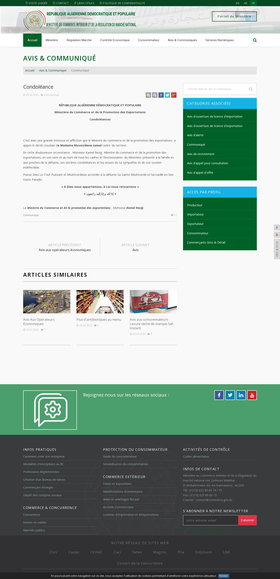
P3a (181, 552)
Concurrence (31, 515)
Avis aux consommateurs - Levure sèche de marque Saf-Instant (152, 323)
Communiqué (51, 95)
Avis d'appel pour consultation (207, 163)
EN (237, 3)
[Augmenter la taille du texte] (148, 95)
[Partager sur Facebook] (161, 95)
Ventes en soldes (34, 522)
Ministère (52, 40)
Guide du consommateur (120, 456)
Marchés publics (34, 530)
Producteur (194, 205)
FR (253, 3)
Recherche (251, 89)
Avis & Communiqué (52, 70)
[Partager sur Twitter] (167, 95)
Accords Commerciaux (118, 507)
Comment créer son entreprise (44, 456)
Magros (160, 552)
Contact (62, 3)
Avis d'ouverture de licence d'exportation (214, 126)
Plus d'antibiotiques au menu (98, 319)
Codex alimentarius (196, 456)
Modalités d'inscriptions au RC (43, 464)
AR (245, 3)
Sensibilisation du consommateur (125, 464)
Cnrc (53, 552)
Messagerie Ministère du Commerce (208, 530)
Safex (137, 552)
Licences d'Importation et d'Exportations (131, 515)
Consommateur (148, 40)
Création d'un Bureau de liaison (44, 480)
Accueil (32, 40)
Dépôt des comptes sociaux (42, 495)
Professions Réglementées (41, 472)
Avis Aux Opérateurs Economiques (39, 321)
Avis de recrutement (200, 154)
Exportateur (195, 224)
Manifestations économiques (122, 491)
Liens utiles (85, 3)
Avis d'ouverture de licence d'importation (214, 116)
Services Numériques (219, 40)
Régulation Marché (79, 40)
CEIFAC (96, 552)
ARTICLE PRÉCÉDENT (65, 247)
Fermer (224, 576)
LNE (226, 552)
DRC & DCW (277, 249)
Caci (117, 552)
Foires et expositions (117, 484)
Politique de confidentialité (123, 3)
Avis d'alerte (195, 135)
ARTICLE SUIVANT (135, 247)
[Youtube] (277, 235)
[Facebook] (277, 227)
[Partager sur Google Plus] (173, 95)
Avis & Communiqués (182, 40)
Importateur (195, 214)
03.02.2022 (32, 95)
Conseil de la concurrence (140, 563)
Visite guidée (38, 3)
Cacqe (74, 552)
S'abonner (247, 520)
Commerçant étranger (38, 487)
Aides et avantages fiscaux (121, 499)
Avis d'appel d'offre (200, 172)
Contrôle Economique (115, 40)
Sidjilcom (203, 552)
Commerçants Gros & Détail (206, 242)
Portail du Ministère (234, 16)
